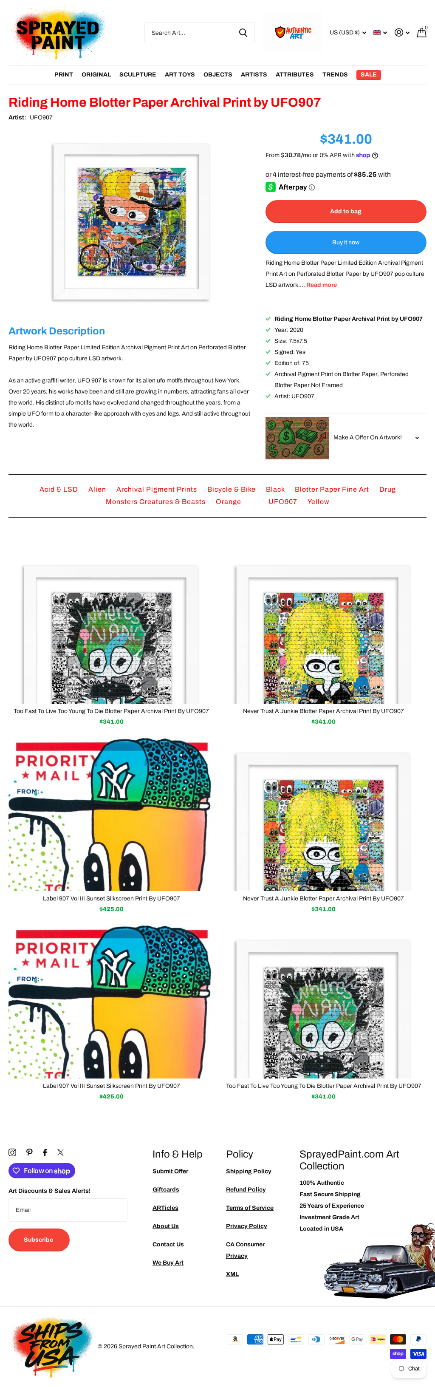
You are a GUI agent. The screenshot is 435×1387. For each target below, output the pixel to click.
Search (243, 32)
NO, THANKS (371, 754)
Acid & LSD (60, 489)
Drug (387, 489)
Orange (229, 501)
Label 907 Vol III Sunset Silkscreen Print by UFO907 (111, 898)
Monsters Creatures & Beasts (156, 501)
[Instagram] (12, 1152)
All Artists (63, 75)
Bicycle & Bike (232, 489)
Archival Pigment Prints (157, 489)
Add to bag (346, 211)
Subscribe (39, 1240)
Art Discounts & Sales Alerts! (49, 1191)
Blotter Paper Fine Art (333, 489)
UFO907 (41, 117)
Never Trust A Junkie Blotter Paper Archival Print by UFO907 (323, 898)
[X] (60, 1152)
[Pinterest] (29, 1152)
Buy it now (345, 242)
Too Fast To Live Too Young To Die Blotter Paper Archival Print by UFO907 (111, 711)
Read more (321, 285)
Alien (98, 489)
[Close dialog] (426, 606)
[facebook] (45, 1152)
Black (276, 489)
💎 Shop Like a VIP (371, 728)
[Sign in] (402, 32)
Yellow (319, 501)
